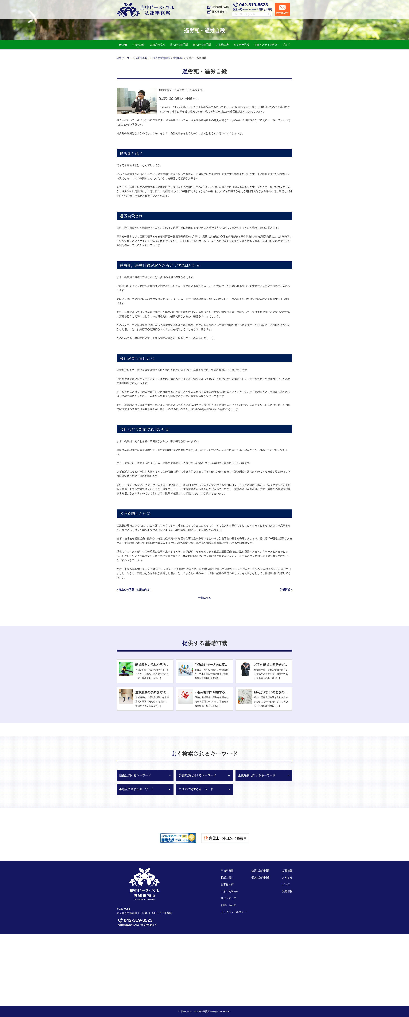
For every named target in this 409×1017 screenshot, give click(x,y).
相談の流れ (227, 877)
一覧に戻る (204, 597)
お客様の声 (227, 884)
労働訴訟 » (286, 589)
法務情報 (287, 891)
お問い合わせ (228, 905)
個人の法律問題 (260, 877)
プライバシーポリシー (233, 912)
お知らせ (287, 877)
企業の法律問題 (260, 870)
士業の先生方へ (230, 891)
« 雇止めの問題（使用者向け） (134, 589)
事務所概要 (227, 870)
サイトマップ (228, 898)
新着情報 (287, 870)
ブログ (286, 884)
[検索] (268, 14)
